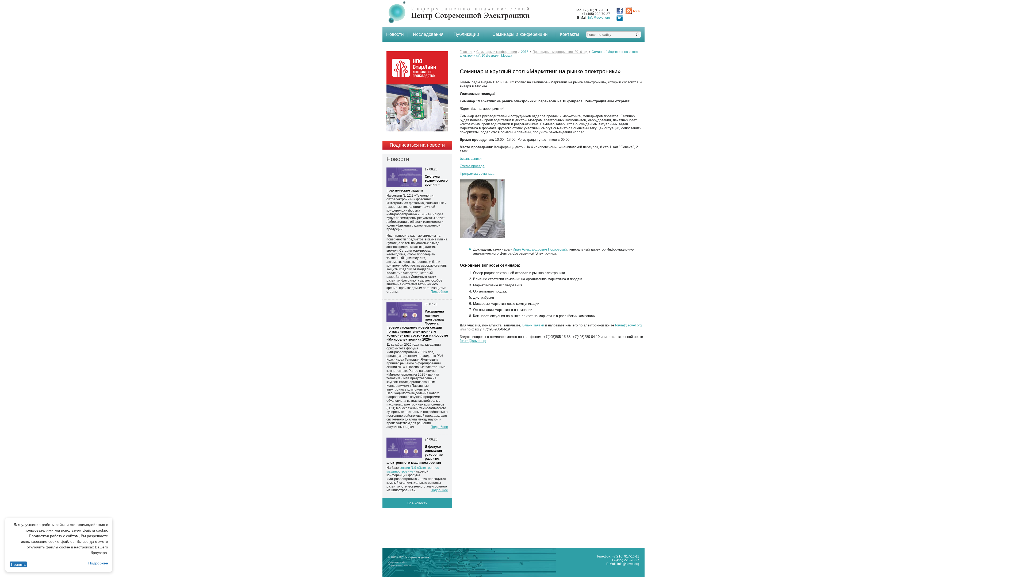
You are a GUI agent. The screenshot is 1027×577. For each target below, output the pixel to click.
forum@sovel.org (628, 325)
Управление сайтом (399, 565)
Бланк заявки (470, 159)
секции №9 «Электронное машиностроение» (412, 469)
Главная (466, 52)
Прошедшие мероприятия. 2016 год (560, 52)
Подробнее (98, 563)
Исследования (428, 34)
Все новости (417, 503)
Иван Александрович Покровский (540, 249)
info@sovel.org (599, 18)
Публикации (466, 34)
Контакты (569, 34)
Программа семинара (477, 173)
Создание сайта (397, 562)
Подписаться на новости (417, 145)
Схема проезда (472, 166)
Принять (18, 564)
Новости (395, 34)
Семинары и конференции (520, 34)
